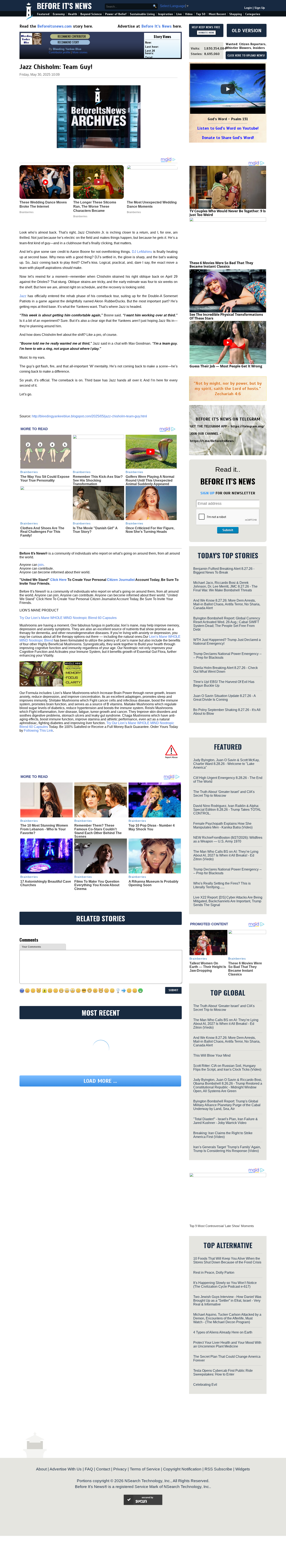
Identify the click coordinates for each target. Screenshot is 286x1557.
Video (189, 14)
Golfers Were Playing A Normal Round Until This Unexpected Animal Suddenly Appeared (150, 480)
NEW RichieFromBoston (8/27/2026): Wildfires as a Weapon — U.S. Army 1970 (227, 839)
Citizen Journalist (121, 580)
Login (248, 7)
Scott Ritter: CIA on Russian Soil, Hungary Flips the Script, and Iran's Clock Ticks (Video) (227, 1067)
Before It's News (64, 5)
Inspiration (165, 14)
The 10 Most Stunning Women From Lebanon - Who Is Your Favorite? (44, 829)
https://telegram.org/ (247, 426)
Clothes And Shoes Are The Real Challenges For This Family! (42, 531)
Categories (252, 14)
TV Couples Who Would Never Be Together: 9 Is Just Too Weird (227, 213)
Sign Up (259, 7)
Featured (43, 14)
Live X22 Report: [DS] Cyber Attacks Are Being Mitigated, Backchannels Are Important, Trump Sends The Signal (227, 901)
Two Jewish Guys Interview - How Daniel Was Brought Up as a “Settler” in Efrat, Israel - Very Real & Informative (227, 1300)
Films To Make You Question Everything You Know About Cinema (96, 885)
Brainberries (29, 472)
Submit (227, 530)
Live (179, 14)
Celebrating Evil (205, 1384)
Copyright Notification (182, 1469)
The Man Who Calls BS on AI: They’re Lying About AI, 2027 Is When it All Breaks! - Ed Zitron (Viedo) (225, 855)
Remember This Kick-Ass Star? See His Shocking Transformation (98, 480)
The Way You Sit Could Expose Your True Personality (45, 478)
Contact (103, 1469)
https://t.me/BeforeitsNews (212, 441)
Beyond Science (91, 14)
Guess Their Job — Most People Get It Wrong (225, 366)
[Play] (228, 89)
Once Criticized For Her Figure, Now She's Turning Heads (150, 530)
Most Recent (217, 14)
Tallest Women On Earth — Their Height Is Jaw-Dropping (207, 966)
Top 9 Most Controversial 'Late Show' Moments (221, 1226)
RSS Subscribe (218, 1469)
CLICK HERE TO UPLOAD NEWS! (246, 55)
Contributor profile (59, 52)
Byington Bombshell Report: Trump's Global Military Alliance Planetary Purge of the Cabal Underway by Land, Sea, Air (226, 1105)
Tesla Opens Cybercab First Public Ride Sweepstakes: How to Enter (223, 1372)
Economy (59, 14)
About (41, 1469)
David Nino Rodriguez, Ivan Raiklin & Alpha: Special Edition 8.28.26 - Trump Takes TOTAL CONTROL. (227, 809)
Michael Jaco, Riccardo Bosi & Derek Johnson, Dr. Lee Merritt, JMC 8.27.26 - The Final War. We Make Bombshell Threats (225, 586)
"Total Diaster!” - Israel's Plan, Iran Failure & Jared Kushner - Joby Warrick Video (225, 1121)
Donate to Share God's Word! (228, 137)
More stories (80, 52)
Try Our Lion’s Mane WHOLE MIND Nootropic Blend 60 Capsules (68, 618)
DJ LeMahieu (142, 251)
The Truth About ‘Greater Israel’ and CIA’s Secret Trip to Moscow (224, 793)
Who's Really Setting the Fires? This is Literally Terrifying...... (222, 885)
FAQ (89, 1469)
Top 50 (200, 14)
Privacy (120, 1469)
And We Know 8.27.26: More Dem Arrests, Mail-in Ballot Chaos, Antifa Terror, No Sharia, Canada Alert (226, 604)
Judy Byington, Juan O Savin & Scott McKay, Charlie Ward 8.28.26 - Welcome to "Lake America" (226, 763)
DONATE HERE (206, 32)
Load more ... (100, 1081)
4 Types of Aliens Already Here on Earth (222, 1332)
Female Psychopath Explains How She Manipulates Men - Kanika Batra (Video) (223, 825)
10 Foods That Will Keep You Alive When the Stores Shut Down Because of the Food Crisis (227, 1260)
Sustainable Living (142, 14)
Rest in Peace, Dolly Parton (213, 1272)
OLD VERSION (247, 30)
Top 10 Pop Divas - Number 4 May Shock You (152, 827)
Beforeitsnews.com (54, 26)
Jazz (22, 296)
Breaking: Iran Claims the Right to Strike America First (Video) (223, 1135)
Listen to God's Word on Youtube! (228, 128)
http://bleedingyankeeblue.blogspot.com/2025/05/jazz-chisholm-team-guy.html (89, 416)
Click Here (58, 580)
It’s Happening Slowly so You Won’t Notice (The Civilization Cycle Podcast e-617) (225, 1284)
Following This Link (38, 730)
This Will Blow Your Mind (212, 1055)
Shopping (235, 14)
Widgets (242, 1469)
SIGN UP (207, 493)
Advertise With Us (66, 1469)
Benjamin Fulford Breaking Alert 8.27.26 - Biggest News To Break (223, 570)
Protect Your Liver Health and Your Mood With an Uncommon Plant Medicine (227, 1344)
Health (72, 14)
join (41, 564)
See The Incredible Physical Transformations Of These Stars (226, 316)
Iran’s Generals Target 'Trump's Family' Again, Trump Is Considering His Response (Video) (227, 1149)
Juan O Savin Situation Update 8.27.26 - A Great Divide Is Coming (224, 697)
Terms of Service (145, 1469)
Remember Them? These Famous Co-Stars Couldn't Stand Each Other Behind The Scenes (98, 831)
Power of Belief (115, 14)
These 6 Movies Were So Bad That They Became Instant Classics (221, 265)
